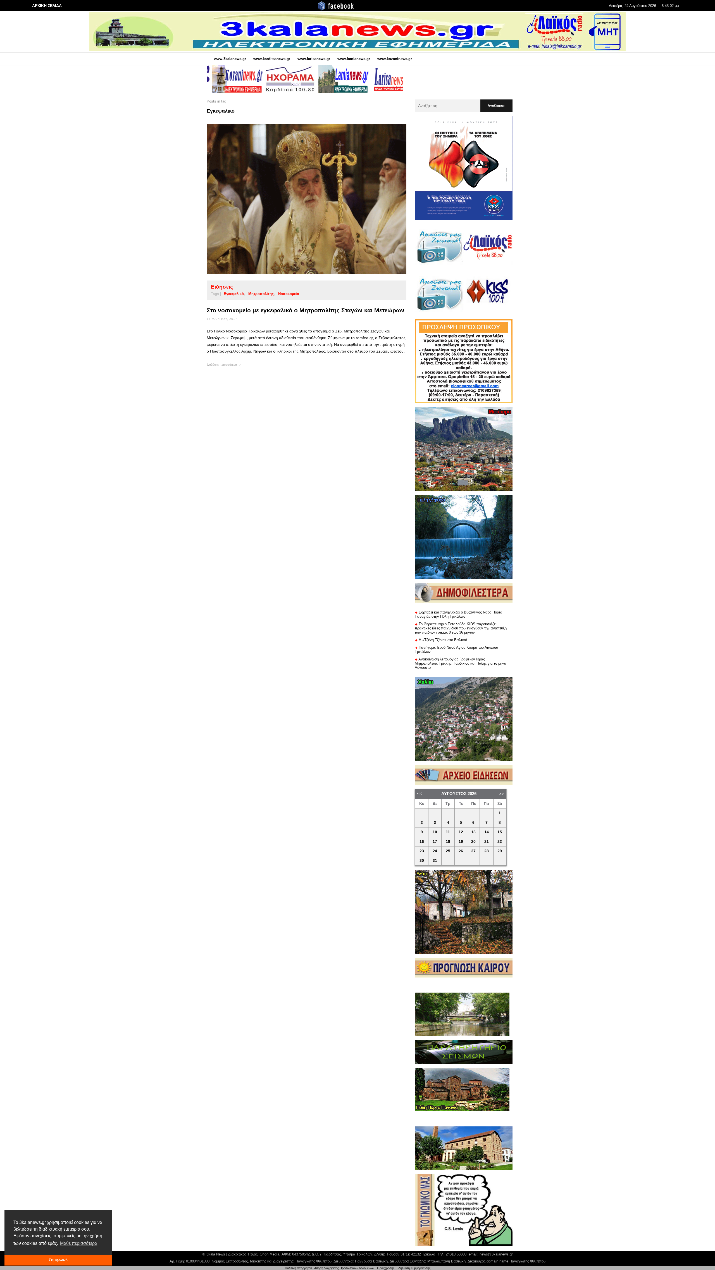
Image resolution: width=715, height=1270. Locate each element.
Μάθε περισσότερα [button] (78, 1243)
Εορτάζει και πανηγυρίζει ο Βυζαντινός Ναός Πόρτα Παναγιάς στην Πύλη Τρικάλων (458, 614)
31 (435, 860)
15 (499, 832)
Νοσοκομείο (288, 294)
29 (499, 851)
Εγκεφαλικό (234, 294)
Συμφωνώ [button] (58, 1260)
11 (448, 832)
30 (422, 860)
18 (448, 841)
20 (473, 841)
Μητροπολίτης (261, 294)
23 (422, 851)
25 (448, 851)
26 (461, 851)
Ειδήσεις (222, 287)
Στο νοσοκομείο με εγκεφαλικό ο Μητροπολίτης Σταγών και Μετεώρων (305, 310)
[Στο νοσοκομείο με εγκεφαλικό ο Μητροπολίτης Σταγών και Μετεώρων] (297, 199)
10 (435, 832)
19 (461, 841)
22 (499, 841)
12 (461, 832)
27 (473, 851)
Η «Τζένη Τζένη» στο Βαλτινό (443, 640)
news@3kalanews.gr (496, 1254)
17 (435, 841)
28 (486, 851)
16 (422, 841)
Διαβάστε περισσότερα (222, 364)
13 (473, 832)
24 (435, 851)
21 (486, 841)
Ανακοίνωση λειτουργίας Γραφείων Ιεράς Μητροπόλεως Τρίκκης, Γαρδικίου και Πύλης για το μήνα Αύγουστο (460, 663)
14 (486, 832)
